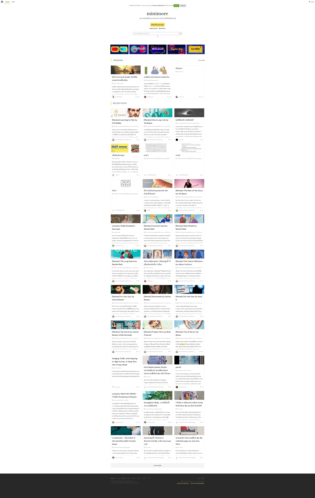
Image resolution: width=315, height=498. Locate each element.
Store (13, 1)
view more (200, 60)
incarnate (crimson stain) (184, 370)
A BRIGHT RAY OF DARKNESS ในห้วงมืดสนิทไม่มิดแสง (160, 158)
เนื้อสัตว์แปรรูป (118, 155)
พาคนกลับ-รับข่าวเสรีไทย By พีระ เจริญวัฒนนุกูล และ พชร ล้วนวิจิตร (189, 441)
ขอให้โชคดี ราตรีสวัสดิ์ (185, 119)
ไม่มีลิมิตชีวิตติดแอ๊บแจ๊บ (152, 80)
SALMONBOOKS (151, 175)
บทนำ (178, 155)
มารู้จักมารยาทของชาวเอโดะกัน (156, 77)
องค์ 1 (146, 155)
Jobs (149, 478)
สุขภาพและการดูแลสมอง (152, 197)
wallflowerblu (183, 387)
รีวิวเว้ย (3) (148, 376)
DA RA (149, 210)
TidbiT (117, 175)
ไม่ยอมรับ (182, 5)
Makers (7, 1)
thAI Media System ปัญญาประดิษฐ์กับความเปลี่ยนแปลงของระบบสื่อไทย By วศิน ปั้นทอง (157, 370)
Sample (128, 478)
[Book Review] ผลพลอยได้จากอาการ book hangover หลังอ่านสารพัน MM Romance (136, 126)
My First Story (149, 267)
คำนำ (114, 190)
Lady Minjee (118, 96)
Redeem (134, 478)
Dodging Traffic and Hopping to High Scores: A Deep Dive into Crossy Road (124, 361)
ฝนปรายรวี (180, 71)
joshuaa (117, 387)
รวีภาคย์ (181, 96)
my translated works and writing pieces (188, 123)
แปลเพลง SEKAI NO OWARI (121, 400)
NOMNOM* (117, 158)
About (139, 478)
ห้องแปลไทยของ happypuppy (154, 409)
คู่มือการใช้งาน (162, 28)
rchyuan (181, 139)
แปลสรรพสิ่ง (117, 232)
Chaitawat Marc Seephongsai (155, 387)
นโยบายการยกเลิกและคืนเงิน (197, 483)
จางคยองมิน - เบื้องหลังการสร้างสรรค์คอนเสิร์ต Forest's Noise (124, 441)
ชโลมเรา (179, 68)
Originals (118, 478)
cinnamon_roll (119, 245)
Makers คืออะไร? (154, 28)
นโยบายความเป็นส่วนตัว (158, 5)
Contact (144, 478)
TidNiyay (149, 281)
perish (178, 367)
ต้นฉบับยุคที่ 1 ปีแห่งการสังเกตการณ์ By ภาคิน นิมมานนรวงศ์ (157, 441)
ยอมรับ (176, 5)
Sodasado (150, 96)
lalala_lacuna (151, 422)
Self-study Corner (119, 83)
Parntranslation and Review (123, 139)
